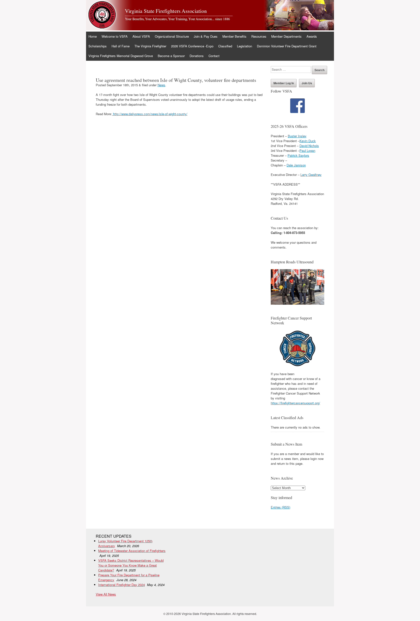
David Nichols (309, 145)
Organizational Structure (172, 36)
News (161, 85)
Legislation (244, 46)
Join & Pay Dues (206, 36)
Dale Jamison (296, 165)
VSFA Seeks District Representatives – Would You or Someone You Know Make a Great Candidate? (131, 565)
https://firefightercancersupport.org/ (295, 403)
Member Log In (283, 83)
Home (92, 36)
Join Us (307, 83)
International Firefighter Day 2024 (121, 584)
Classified (225, 46)
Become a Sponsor (171, 55)
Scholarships (97, 46)
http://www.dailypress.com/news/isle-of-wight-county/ (149, 114)
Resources (258, 36)
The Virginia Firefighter (150, 46)
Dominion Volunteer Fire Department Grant (286, 46)
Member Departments (286, 36)
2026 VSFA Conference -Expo (192, 46)
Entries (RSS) (280, 507)
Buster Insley (297, 136)
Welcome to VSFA (115, 36)
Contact (214, 55)
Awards (311, 36)
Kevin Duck (307, 140)
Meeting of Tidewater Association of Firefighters (132, 550)
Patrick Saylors (298, 155)
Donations (197, 55)
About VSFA (141, 36)
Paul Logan (307, 150)
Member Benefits (234, 36)
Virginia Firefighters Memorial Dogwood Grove (120, 55)
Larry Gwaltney (311, 174)
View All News (106, 594)
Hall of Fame (121, 46)
